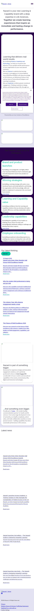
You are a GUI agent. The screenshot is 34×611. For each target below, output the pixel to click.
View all (5, 254)
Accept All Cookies (23, 104)
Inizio (13, 411)
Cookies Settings (15, 108)
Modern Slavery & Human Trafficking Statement (14, 606)
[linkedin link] (1, 593)
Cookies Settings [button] (5, 610)
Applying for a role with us (8, 608)
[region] (17, 100)
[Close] (31, 90)
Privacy (3, 604)
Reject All (11, 104)
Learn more (5, 194)
